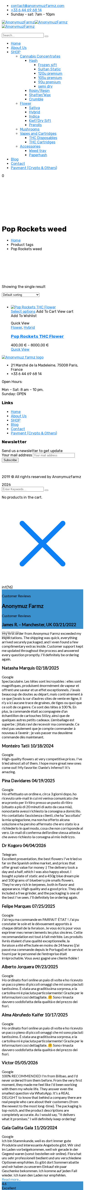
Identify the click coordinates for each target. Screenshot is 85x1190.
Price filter (10, 303)
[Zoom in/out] (3, 632)
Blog (15, 424)
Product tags (13, 358)
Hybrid (29, 327)
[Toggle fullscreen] (8, 632)
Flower (16, 327)
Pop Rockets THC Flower (37, 336)
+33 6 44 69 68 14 (26, 10)
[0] (36, 362)
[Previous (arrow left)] (3, 636)
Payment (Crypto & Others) (34, 433)
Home (16, 240)
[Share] (13, 632)
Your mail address (17, 455)
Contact (18, 429)
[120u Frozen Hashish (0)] (36, 373)
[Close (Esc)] (17, 632)
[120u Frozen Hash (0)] (36, 370)
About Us (19, 416)
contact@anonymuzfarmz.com (37, 6)
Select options (23, 311)
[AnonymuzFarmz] (18, 22)
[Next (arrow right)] (8, 636)
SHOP (15, 420)
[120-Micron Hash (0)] (36, 366)
